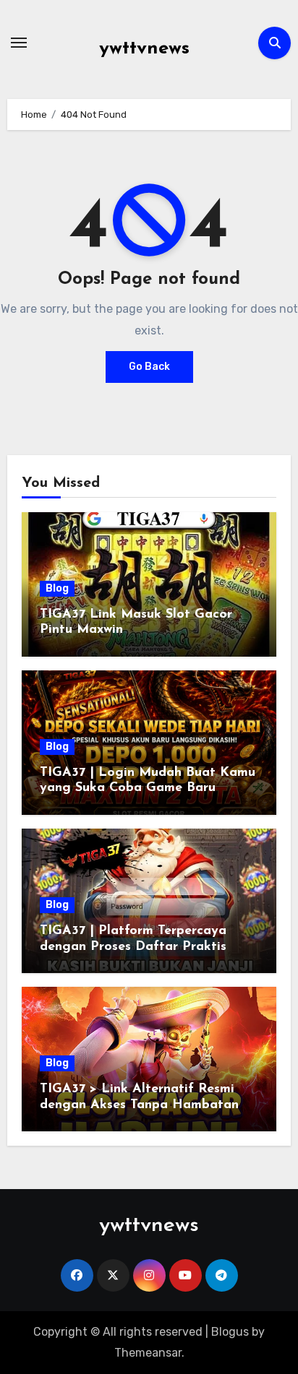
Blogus (230, 1332)
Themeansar (148, 1353)
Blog (57, 588)
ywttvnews (144, 49)
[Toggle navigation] (18, 42)
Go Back (149, 366)
